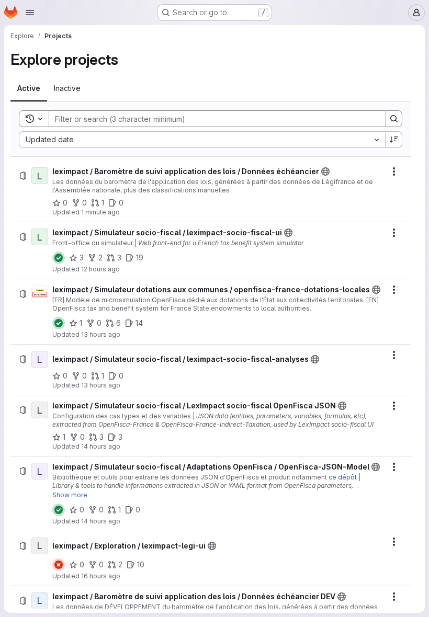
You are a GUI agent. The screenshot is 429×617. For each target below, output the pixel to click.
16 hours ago (100, 576)
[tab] (28, 88)
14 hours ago (100, 446)
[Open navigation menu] (29, 12)
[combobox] (202, 139)
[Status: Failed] (58, 564)
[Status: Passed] (58, 258)
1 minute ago (100, 212)
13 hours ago (100, 334)
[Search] (394, 118)
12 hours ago (100, 269)
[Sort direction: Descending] (394, 139)
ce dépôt (343, 477)
